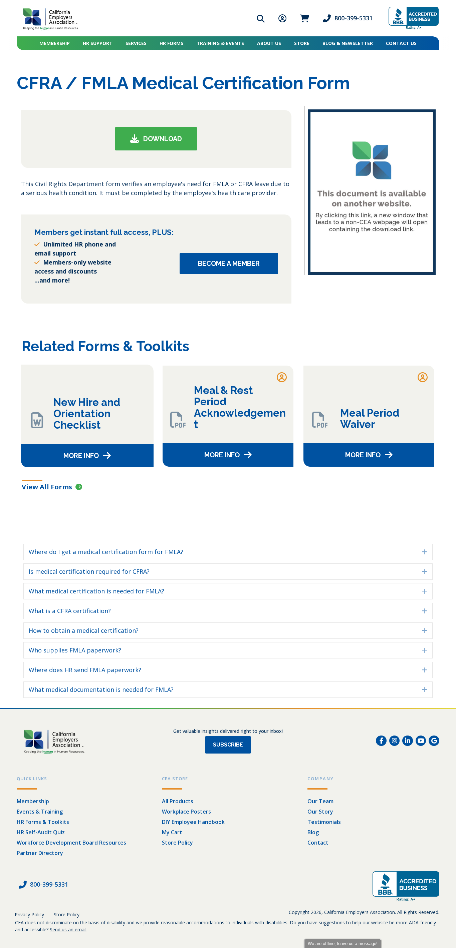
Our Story (320, 811)
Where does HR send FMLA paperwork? (85, 670)
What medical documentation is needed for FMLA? (101, 689)
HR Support (97, 43)
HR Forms (171, 43)
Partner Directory (40, 853)
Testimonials (324, 822)
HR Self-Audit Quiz (41, 832)
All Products (177, 801)
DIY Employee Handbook (193, 822)
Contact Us (401, 43)
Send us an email (68, 929)
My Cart (172, 832)
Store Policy (177, 842)
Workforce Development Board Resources (71, 842)
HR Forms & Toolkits (43, 822)
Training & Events (220, 43)
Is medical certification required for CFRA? (89, 571)
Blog (313, 832)
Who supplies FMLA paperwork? (75, 650)
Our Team (320, 801)
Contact (317, 842)
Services (136, 43)
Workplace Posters (186, 811)
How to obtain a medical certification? (84, 630)
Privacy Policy (29, 914)
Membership (54, 43)
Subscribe (228, 745)
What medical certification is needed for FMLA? (96, 591)
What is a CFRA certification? (70, 611)
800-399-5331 (353, 18)
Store (301, 43)
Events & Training (40, 811)
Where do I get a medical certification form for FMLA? (106, 552)
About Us (269, 43)
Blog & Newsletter (347, 43)
